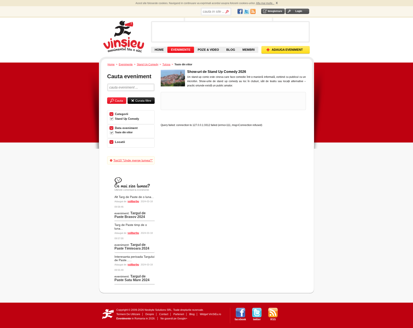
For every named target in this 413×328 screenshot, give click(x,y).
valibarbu (133, 201)
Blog (192, 314)
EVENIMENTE (180, 49)
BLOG (230, 49)
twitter (257, 319)
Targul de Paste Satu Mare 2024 (131, 278)
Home (111, 64)
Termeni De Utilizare (128, 314)
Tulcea (166, 64)
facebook (240, 319)
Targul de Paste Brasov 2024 (130, 215)
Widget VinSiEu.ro (210, 314)
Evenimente (126, 64)
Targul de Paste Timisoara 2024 (131, 246)
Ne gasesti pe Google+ (173, 318)
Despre (149, 314)
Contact (163, 314)
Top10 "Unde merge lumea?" (133, 160)
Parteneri (178, 314)
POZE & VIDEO (208, 49)
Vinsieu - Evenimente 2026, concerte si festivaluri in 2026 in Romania (126, 36)
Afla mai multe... (265, 3)
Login (298, 11)
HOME (159, 49)
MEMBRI (248, 49)
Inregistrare (275, 11)
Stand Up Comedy (147, 64)
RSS (273, 319)
